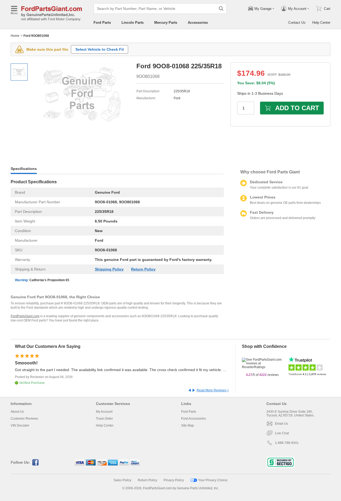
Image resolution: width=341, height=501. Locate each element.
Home (15, 36)
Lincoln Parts (132, 23)
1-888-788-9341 (287, 443)
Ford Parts (102, 23)
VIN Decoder (20, 425)
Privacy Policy (174, 480)
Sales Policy (122, 480)
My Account (104, 411)
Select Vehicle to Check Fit (99, 49)
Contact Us (297, 23)
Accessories (198, 23)
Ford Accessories (193, 418)
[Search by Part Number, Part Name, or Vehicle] (221, 8)
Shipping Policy (109, 269)
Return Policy (143, 269)
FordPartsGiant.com (25, 316)
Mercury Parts (165, 23)
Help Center (321, 23)
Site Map (187, 425)
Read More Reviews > (213, 390)
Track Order (104, 418)
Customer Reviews (24, 418)
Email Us (281, 424)
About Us (17, 411)
